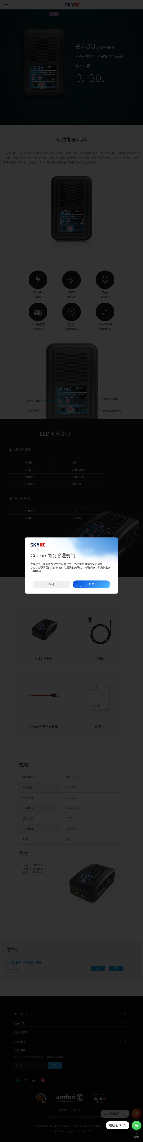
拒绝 (51, 584)
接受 (91, 584)
